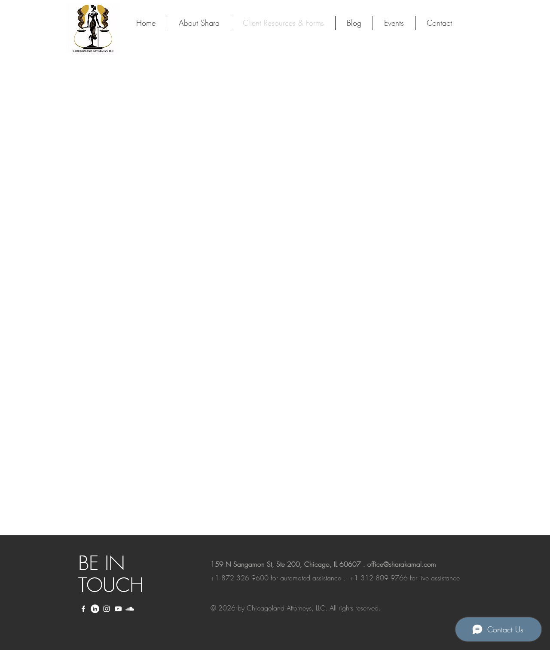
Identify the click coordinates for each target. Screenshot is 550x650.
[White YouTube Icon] (118, 608)
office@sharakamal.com (401, 564)
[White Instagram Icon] (106, 608)
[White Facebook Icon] (83, 608)
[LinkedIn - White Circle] (95, 608)
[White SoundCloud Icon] (129, 608)
